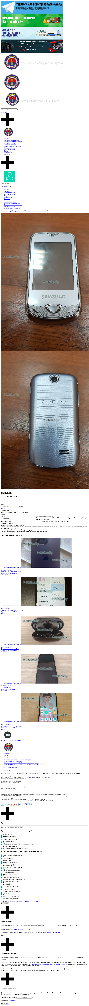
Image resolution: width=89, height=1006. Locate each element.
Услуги (6, 151)
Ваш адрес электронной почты (10, 957)
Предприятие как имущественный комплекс (16, 848)
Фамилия (38, 957)
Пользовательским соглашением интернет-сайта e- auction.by (29, 969)
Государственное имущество (12, 146)
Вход (10, 112)
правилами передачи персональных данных (25, 901)
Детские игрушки (8, 884)
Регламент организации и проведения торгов (17, 759)
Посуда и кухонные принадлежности (14, 879)
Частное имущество (10, 144)
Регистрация (4, 112)
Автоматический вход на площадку (67, 925)
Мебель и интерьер (8, 864)
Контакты (7, 154)
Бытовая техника (8, 858)
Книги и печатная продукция (11, 891)
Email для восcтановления (8, 997)
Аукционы (7, 755)
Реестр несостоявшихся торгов (13, 141)
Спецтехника (7, 838)
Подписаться (4, 903)
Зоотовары (6, 893)
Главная (6, 138)
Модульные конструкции (10, 898)
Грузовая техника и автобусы (11, 843)
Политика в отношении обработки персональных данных (21, 763)
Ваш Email (4, 827)
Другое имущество (8, 841)
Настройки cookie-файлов (11, 767)
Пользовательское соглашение (13, 761)
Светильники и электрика (10, 881)
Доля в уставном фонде (10, 846)
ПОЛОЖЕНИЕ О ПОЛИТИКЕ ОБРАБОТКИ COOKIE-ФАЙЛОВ (23, 764)
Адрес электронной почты (8, 925)
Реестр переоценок (9, 143)
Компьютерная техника (10, 857)
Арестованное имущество (12, 140)
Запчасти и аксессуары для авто (12, 867)
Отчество (80, 957)
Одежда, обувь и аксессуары (11, 869)
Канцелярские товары (9, 874)
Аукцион (7, 191)
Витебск (5, 790)
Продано (3, 508)
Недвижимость (7, 834)
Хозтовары (6, 895)
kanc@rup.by (30, 777)
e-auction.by (17, 785)
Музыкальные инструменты (11, 896)
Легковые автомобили (9, 836)
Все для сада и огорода (9, 882)
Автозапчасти (7, 888)
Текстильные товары (9, 889)
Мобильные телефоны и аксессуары (13, 855)
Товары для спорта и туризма (11, 870)
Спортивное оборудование (11, 886)
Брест (2, 790)
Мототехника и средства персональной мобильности (18, 844)
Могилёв (16, 790)
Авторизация (12, 1000)
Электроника (7, 860)
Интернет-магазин (9, 148)
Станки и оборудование (10, 839)
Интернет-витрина (9, 149)
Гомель (8, 790)
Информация (8, 152)
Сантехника (6, 876)
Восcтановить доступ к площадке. (21, 929)
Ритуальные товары (9, 872)
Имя (59, 957)
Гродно (12, 790)
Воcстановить (5, 1003)
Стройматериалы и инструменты (12, 877)
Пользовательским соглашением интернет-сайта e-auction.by (50, 964)
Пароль (35, 925)
